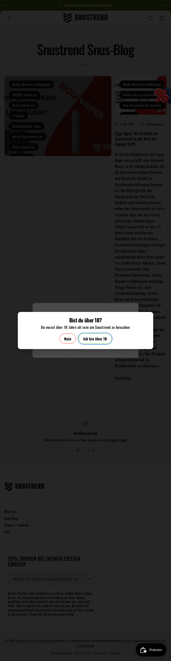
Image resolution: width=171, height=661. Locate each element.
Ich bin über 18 (95, 339)
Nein (67, 339)
